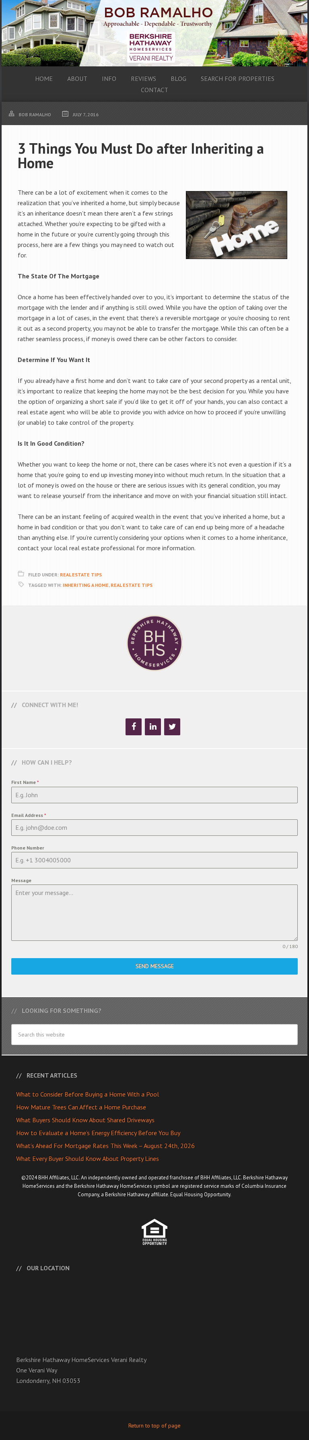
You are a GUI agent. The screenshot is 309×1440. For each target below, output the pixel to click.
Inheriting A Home (86, 585)
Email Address (28, 815)
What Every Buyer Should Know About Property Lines (87, 1158)
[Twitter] (172, 726)
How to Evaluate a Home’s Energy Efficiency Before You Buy (98, 1133)
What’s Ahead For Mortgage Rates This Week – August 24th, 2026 (105, 1146)
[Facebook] (134, 726)
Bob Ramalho (154, 33)
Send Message (155, 966)
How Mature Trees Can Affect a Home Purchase (81, 1107)
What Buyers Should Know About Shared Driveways (85, 1120)
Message (21, 880)
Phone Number (27, 848)
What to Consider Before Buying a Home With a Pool (87, 1094)
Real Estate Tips (81, 575)
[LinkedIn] (153, 726)
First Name (25, 782)
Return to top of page (154, 1425)
